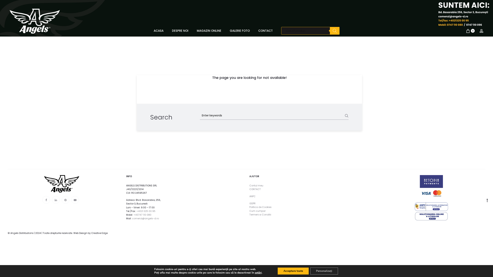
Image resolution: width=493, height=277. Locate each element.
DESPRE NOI (180, 31)
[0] (468, 31)
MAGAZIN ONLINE (209, 31)
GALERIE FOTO (240, 31)
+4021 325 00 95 (145, 211)
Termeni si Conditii (260, 214)
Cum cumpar (257, 211)
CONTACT (265, 31)
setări (258, 272)
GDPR (252, 203)
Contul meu (256, 185)
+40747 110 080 (142, 214)
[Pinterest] (65, 200)
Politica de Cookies (260, 207)
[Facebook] (46, 200)
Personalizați (324, 271)
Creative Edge (99, 233)
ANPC (252, 196)
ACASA (158, 31)
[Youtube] (75, 200)
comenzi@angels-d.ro (145, 218)
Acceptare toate (293, 271)
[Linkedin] (56, 200)
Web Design (80, 233)
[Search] (335, 31)
